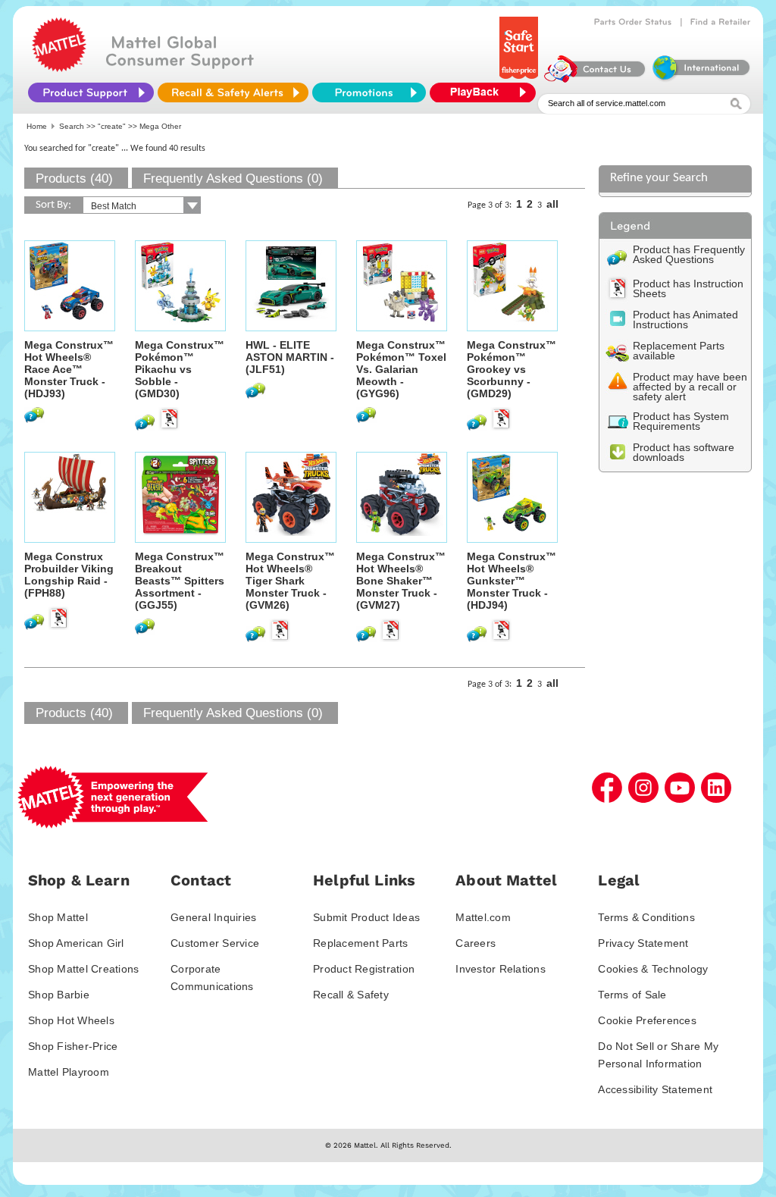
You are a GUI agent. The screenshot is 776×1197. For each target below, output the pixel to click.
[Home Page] (59, 68)
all (552, 204)
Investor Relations (500, 969)
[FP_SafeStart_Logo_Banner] (520, 79)
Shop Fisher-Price (72, 1046)
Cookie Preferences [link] (647, 1020)
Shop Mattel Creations (83, 969)
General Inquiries (213, 917)
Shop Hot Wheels (71, 1020)
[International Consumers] (700, 79)
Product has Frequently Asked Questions (689, 254)
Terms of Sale (632, 995)
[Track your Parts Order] (633, 22)
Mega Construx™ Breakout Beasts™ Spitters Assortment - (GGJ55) (179, 580)
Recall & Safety (351, 995)
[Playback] (486, 92)
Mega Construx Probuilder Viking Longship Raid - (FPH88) (69, 574)
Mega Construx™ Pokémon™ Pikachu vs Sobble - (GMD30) (179, 369)
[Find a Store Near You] (720, 22)
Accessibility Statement (655, 1089)
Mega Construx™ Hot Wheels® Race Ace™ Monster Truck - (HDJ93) (69, 369)
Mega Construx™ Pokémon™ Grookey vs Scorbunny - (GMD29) (511, 369)
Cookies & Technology (653, 969)
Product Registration (364, 969)
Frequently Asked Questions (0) (233, 178)
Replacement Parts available (678, 351)
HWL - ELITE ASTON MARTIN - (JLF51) (290, 357)
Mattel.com (483, 917)
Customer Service (215, 943)
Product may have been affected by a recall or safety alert (690, 387)
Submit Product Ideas (366, 917)
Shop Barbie (58, 995)
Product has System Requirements (681, 421)
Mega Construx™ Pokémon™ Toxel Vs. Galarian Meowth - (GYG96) (401, 369)
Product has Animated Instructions (685, 320)
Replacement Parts (360, 943)
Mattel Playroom (68, 1072)
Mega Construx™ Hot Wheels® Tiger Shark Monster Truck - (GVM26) (290, 580)
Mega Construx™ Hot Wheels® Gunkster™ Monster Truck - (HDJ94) (511, 580)
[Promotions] (369, 92)
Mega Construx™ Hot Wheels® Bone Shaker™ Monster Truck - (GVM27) (401, 580)
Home (37, 126)
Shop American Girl (76, 943)
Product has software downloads (683, 452)
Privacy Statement (643, 943)
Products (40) (74, 178)
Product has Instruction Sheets (688, 288)
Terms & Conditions (646, 917)
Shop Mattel (58, 917)
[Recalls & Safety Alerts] (233, 92)
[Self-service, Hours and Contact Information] (595, 79)
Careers (475, 943)
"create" (112, 126)
